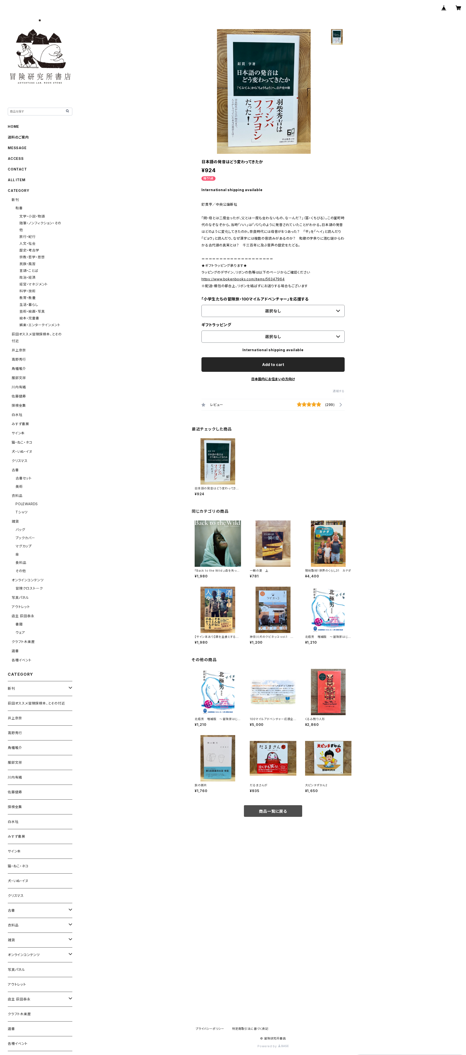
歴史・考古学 (29, 250)
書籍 (19, 624)
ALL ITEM (16, 180)
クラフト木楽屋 (23, 642)
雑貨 (15, 521)
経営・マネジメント (33, 284)
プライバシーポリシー (210, 1029)
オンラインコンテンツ (28, 580)
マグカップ (24, 546)
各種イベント (22, 660)
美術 (19, 486)
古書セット (24, 478)
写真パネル (20, 597)
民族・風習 (27, 264)
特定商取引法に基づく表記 (250, 1029)
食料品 (21, 562)
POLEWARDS (27, 504)
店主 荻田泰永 (23, 616)
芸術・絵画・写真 (32, 311)
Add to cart (273, 364)
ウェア (20, 632)
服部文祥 (19, 378)
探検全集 (19, 405)
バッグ (20, 530)
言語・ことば (28, 270)
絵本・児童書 (29, 318)
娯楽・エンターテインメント (39, 325)
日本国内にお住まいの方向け (273, 379)
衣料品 (17, 496)
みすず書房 (20, 424)
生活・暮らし (28, 304)
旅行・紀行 (27, 237)
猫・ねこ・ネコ (22, 442)
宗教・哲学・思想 (32, 257)
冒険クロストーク (29, 588)
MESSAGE (17, 148)
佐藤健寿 (19, 396)
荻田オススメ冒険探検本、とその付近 (36, 703)
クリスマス (20, 461)
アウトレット (21, 607)
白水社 (17, 415)
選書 (15, 651)
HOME (13, 126)
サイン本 (18, 433)
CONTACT (17, 169)
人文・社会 (27, 243)
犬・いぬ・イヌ (22, 451)
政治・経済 (27, 277)
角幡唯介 (19, 368)
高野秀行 (19, 359)
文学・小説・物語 (32, 216)
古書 (15, 470)
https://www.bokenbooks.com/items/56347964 (243, 279)
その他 (21, 571)
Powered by (268, 1046)
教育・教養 (27, 298)
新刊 (15, 200)
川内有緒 (19, 387)
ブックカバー (25, 538)
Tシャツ (22, 512)
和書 (19, 208)
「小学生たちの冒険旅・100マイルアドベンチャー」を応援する (255, 299)
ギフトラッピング (216, 324)
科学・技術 (27, 291)
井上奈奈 (19, 350)
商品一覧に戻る (273, 811)
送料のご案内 (18, 137)
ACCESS (16, 158)
